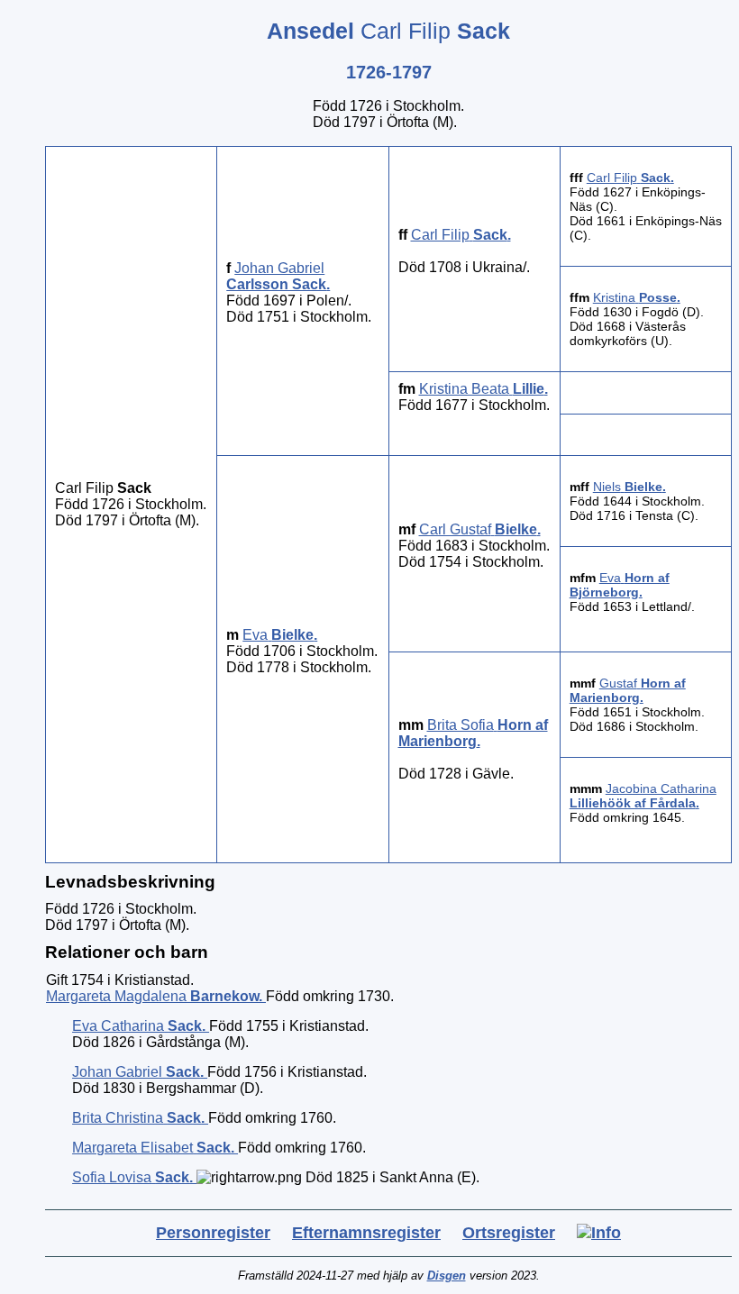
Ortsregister (508, 1233)
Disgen (446, 1275)
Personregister (213, 1233)
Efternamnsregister (366, 1233)
